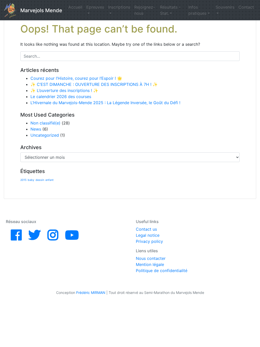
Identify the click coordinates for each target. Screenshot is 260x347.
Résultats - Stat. (170, 10)
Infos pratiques (197, 10)
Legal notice (147, 235)
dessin (40, 180)
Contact (246, 7)
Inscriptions (119, 7)
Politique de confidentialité (161, 270)
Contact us (146, 229)
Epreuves (95, 7)
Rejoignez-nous (144, 10)
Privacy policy (149, 241)
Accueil (75, 7)
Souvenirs (225, 7)
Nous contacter (151, 258)
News (35, 129)
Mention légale (150, 264)
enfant (49, 180)
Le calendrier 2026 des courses (60, 96)
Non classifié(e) (45, 122)
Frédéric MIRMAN (90, 292)
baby (31, 180)
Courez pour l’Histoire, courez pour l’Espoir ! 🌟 (76, 78)
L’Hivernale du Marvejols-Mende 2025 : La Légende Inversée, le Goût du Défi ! (105, 102)
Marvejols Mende (41, 10)
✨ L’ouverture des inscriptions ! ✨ (64, 90)
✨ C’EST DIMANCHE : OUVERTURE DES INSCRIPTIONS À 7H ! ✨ (94, 84)
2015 (23, 180)
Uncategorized (44, 135)
